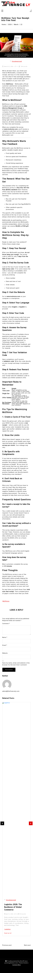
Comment (6, 623)
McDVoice (6, 601)
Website (5, 653)
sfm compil (8, 929)
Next (31, 823)
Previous (2, 823)
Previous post (7, 945)
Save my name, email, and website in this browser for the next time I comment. (16, 664)
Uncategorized (17, 61)
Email (4, 645)
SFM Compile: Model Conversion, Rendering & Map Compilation (15, 907)
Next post (27, 945)
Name (4, 637)
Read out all (7, 935)
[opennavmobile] (31, 11)
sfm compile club (20, 931)
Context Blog (16, 964)
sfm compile (8, 931)
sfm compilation (18, 929)
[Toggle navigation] (2, 11)
